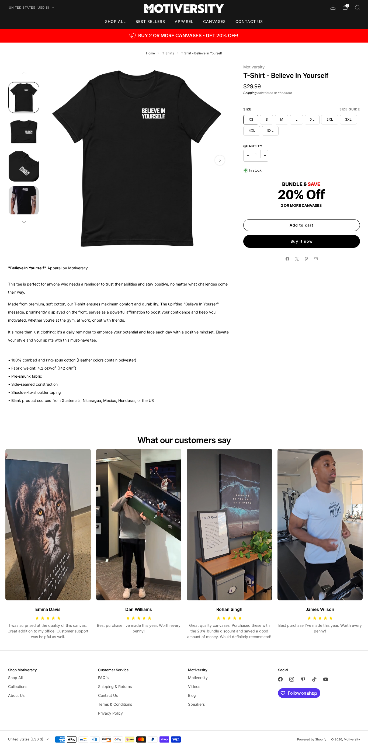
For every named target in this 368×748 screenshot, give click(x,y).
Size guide (349, 109)
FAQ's (103, 677)
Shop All (115, 21)
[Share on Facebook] (287, 259)
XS (251, 119)
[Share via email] (315, 259)
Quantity (253, 146)
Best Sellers (150, 21)
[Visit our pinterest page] (302, 679)
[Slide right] (24, 222)
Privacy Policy (110, 713)
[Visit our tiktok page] (314, 679)
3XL (348, 119)
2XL (330, 119)
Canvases (214, 21)
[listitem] (183, 36)
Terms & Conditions (115, 704)
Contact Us (249, 21)
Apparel (184, 21)
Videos (194, 686)
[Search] (357, 7)
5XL (270, 130)
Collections (17, 686)
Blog (192, 695)
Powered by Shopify (311, 739)
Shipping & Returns (115, 686)
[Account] (333, 7)
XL (312, 119)
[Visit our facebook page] (280, 679)
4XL (252, 130)
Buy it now (301, 241)
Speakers (196, 704)
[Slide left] (24, 72)
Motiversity (254, 67)
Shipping (249, 93)
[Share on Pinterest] (306, 259)
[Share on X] (297, 259)
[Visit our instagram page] (291, 679)
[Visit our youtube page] (325, 679)
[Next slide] (219, 160)
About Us (16, 695)
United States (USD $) (29, 7)
